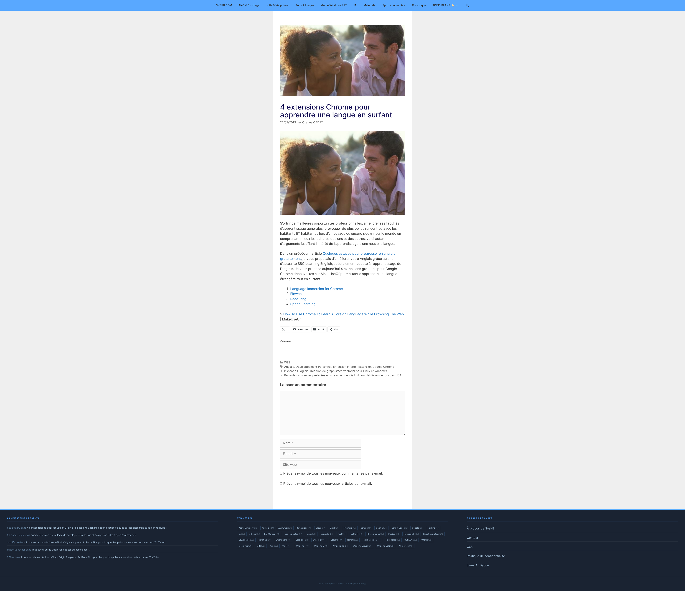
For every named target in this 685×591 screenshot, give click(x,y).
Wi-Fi (286, 546)
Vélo (274, 546)
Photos (394, 534)
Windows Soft (385, 546)
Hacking (433, 528)
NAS (342, 534)
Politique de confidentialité (486, 556)
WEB (287, 362)
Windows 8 (321, 546)
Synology (319, 540)
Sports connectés (393, 5)
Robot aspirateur (433, 534)
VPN (261, 546)
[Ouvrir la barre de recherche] (467, 5)
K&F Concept (272, 534)
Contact (472, 537)
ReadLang (298, 299)
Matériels (369, 5)
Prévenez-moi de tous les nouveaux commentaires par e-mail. (333, 473)
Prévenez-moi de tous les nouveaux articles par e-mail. (327, 484)
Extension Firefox (345, 366)
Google (417, 528)
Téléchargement (371, 540)
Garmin (381, 528)
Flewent (296, 294)
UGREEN (410, 540)
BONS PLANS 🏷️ (443, 5)
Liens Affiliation (478, 565)
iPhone (254, 534)
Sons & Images (304, 5)
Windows (302, 546)
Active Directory (248, 528)
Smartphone (283, 540)
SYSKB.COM (224, 5)
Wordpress (406, 546)
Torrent (352, 540)
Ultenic (426, 540)
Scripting (264, 540)
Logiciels (327, 534)
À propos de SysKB (480, 528)
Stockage (302, 540)
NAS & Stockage (249, 5)
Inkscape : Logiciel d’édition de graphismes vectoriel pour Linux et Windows (335, 371)
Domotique (419, 5)
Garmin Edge (400, 528)
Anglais (289, 366)
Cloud (320, 528)
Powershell (411, 534)
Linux (311, 534)
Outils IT (356, 534)
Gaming (366, 528)
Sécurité (336, 540)
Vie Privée (245, 546)
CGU (470, 547)
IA (355, 5)
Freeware (350, 528)
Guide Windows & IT (334, 5)
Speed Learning (303, 304)
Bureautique (303, 528)
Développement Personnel (313, 366)
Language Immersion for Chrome (316, 289)
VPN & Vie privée (277, 5)
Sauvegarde (246, 540)
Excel (334, 528)
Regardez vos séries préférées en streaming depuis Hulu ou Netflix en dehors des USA (342, 375)
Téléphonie (393, 540)
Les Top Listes (293, 534)
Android (268, 528)
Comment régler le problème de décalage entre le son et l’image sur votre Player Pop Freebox (83, 535)
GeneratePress (358, 583)
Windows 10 (340, 546)
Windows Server (362, 546)
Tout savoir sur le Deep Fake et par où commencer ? (61, 549)
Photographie (375, 534)
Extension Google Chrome (376, 366)
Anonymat (285, 528)
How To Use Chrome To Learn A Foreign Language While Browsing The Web (343, 314)
